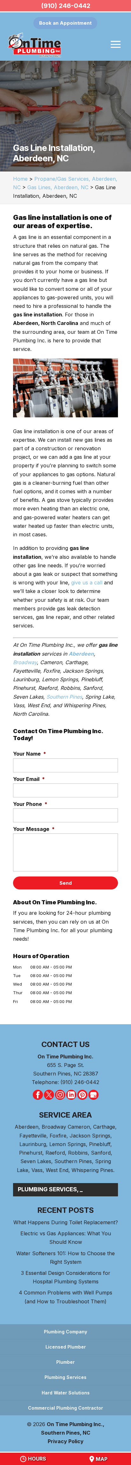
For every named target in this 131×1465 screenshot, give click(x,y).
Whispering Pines (92, 1170)
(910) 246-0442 (65, 5)
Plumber (65, 1362)
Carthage (104, 1127)
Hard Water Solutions (66, 1392)
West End (57, 1170)
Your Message (34, 829)
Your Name (29, 754)
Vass (37, 1170)
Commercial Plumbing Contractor (65, 1408)
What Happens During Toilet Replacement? (65, 1222)
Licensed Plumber (65, 1347)
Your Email (29, 779)
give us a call (86, 582)
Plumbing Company (65, 1331)
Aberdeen (26, 1127)
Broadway (25, 662)
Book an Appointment (65, 23)
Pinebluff (99, 1144)
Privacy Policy (66, 1441)
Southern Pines (64, 697)
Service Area (65, 1114)
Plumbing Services (65, 1377)
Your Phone (30, 804)
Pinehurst (30, 1153)
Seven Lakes (35, 1161)
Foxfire (58, 1135)
